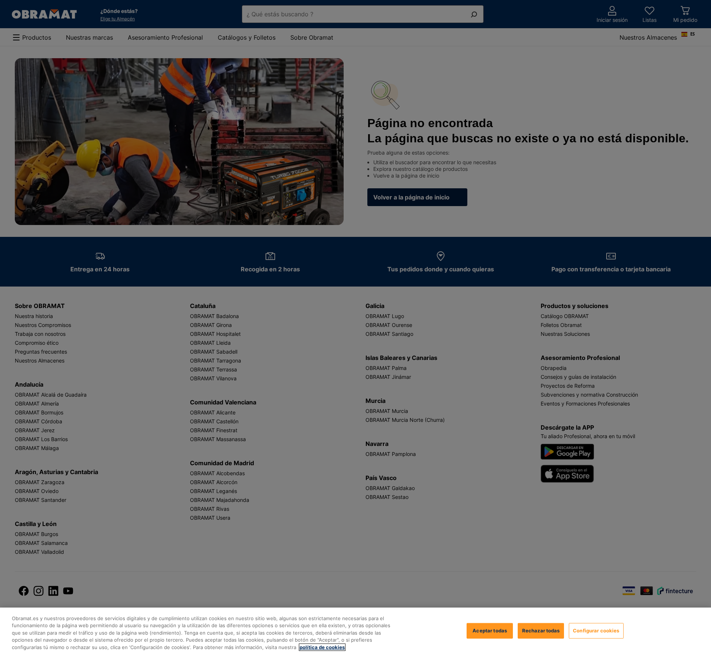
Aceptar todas (490, 631)
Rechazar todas (541, 631)
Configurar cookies (596, 631)
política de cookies (322, 647)
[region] (355, 631)
